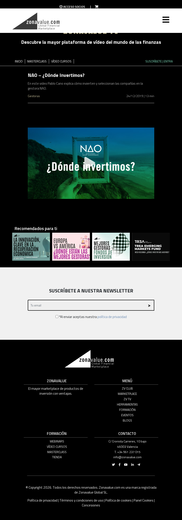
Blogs (127, 420)
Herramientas (127, 404)
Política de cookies (118, 500)
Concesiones (91, 505)
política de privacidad (112, 316)
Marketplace (127, 393)
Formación (127, 409)
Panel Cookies (143, 500)
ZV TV (127, 399)
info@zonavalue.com (127, 457)
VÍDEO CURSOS (61, 61)
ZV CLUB (127, 388)
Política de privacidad (43, 500)
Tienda (57, 457)
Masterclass (57, 452)
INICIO (19, 61)
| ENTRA (167, 61)
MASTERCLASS (37, 61)
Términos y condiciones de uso (81, 500)
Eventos (127, 415)
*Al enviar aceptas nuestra (92, 316)
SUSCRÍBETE (153, 61)
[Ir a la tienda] (95, 6)
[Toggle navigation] (165, 23)
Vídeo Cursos (57, 446)
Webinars (57, 441)
